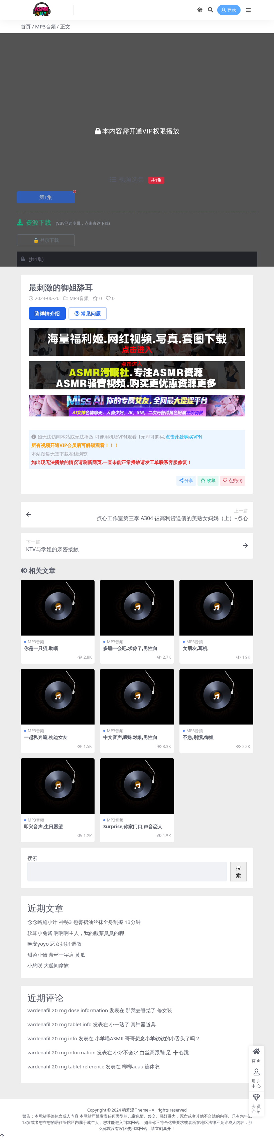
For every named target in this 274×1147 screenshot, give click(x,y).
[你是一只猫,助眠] (58, 608)
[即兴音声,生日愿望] (58, 786)
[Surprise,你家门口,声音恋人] (137, 786)
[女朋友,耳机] (216, 608)
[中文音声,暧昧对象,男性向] (137, 697)
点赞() (235, 480)
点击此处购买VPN (183, 437)
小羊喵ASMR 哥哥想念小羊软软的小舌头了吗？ (147, 1038)
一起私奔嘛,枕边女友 (45, 737)
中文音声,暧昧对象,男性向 (130, 737)
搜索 (32, 858)
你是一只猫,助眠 (41, 648)
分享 (188, 480)
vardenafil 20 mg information (61, 1052)
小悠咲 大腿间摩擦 (48, 965)
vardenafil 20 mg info (52, 1038)
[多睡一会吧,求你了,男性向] (137, 608)
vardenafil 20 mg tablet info (59, 1024)
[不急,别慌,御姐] (216, 697)
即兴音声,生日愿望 (43, 826)
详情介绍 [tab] (50, 313)
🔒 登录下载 (46, 240)
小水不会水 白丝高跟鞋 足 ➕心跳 (151, 1052)
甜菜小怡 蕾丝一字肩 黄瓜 (56, 954)
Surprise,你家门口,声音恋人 (132, 826)
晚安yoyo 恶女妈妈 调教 (54, 943)
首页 (26, 26)
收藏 (211, 480)
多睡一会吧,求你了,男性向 (130, 648)
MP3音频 (45, 26)
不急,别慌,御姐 (198, 737)
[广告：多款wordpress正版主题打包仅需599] (137, 344)
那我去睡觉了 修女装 (149, 1010)
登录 (231, 10)
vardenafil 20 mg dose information (67, 1010)
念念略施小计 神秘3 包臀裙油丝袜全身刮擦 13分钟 (84, 922)
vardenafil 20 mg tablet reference (65, 1066)
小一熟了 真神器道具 (132, 1024)
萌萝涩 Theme (135, 1110)
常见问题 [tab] (91, 313)
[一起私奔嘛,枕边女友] (58, 697)
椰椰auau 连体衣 (141, 1066)
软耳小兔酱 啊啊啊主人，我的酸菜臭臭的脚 (75, 933)
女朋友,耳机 (195, 648)
